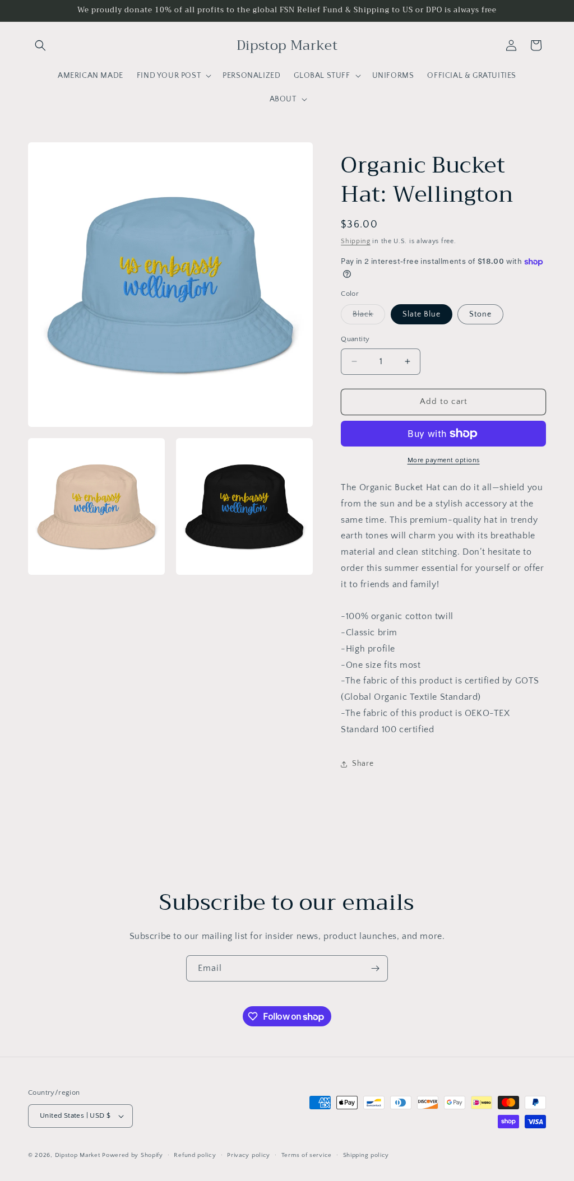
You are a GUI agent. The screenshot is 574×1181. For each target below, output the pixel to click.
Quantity (355, 339)
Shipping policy (366, 1155)
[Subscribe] (375, 968)
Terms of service (306, 1155)
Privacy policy (248, 1155)
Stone (480, 314)
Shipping (356, 241)
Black (369, 316)
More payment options (444, 460)
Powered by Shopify (132, 1155)
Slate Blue (421, 314)
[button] (40, 45)
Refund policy (195, 1155)
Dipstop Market (77, 1155)
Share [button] (362, 763)
